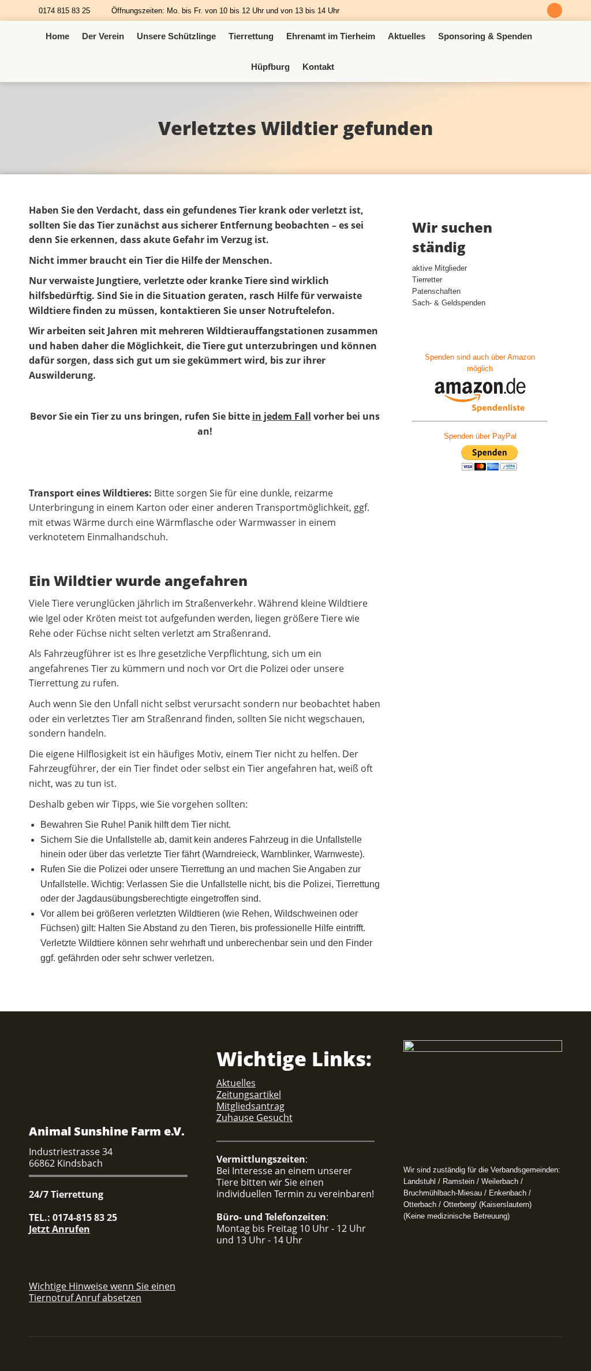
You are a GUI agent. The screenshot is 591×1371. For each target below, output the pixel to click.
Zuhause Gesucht (254, 1117)
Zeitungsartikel (248, 1094)
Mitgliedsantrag (250, 1106)
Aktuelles (236, 1083)
